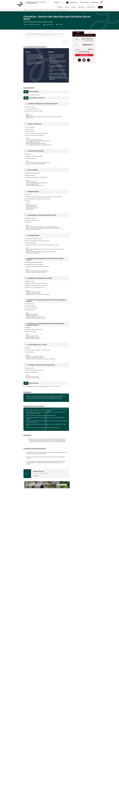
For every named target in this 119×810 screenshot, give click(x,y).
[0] (101, 2)
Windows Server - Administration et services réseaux (59, 10)
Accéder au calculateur (62, 484)
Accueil (29, 10)
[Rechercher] (67, 2)
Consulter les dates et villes (84, 51)
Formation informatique (36, 10)
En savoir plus (36, 475)
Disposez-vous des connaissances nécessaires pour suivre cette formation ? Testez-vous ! (57, 78)
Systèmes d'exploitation (44, 10)
